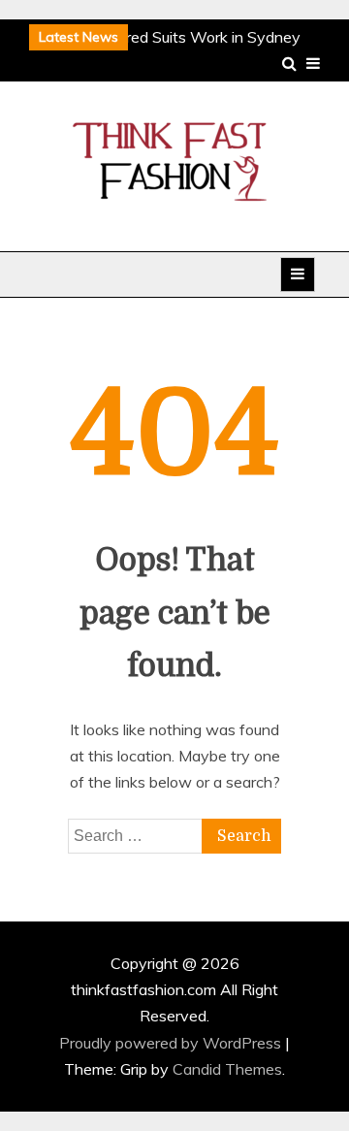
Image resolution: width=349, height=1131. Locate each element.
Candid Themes (227, 1069)
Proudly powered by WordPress (172, 1042)
